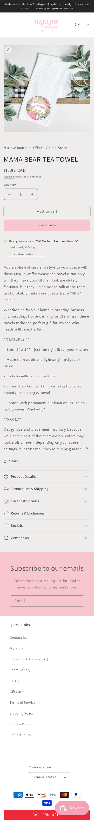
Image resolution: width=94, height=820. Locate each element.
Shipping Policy (22, 714)
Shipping (9, 177)
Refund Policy (20, 735)
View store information (26, 254)
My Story (17, 648)
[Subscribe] (79, 601)
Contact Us (18, 638)
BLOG (14, 681)
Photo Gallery (20, 670)
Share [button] (13, 461)
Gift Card (16, 692)
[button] (6, 25)
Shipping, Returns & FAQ (29, 659)
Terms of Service (23, 703)
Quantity (10, 184)
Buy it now (47, 225)
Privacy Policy (20, 724)
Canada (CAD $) (45, 777)
